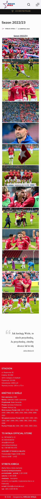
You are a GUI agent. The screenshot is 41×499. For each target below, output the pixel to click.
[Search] (28, 4)
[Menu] (37, 4)
